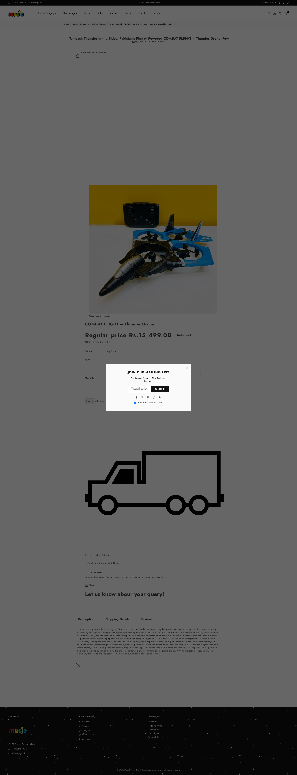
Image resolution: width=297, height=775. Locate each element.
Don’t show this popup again (150, 403)
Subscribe (160, 389)
